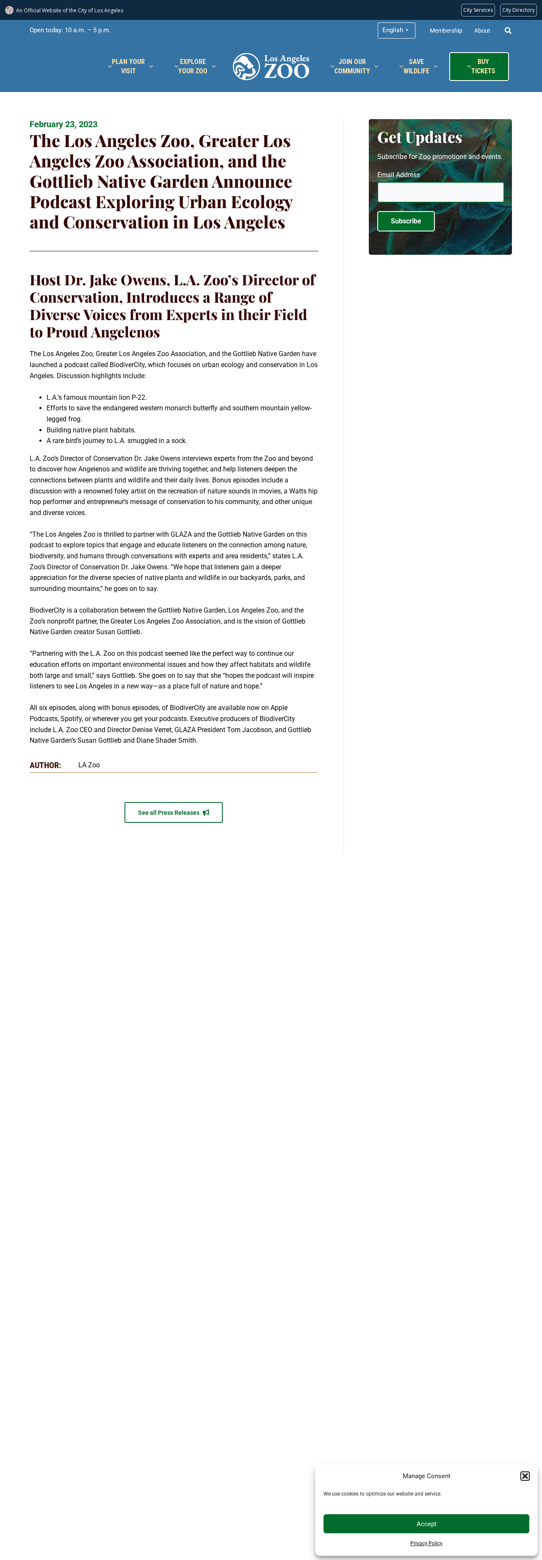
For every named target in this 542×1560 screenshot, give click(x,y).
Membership (446, 30)
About (482, 30)
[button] (525, 1476)
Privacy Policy (426, 1543)
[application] (149, 66)
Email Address (398, 175)
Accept (427, 1524)
